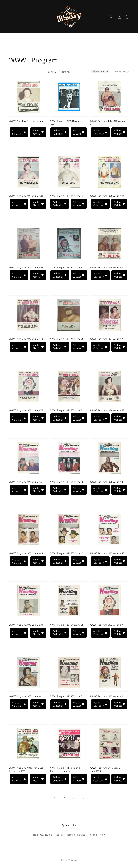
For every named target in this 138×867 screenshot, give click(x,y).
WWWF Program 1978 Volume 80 (26, 195)
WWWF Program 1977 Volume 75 (26, 410)
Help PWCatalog (42, 834)
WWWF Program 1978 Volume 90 (107, 267)
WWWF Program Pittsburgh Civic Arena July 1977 (26, 769)
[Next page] (84, 798)
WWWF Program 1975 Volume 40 (107, 553)
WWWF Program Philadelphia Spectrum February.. (65, 769)
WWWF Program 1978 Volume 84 (107, 195)
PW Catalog (72, 860)
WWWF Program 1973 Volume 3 (66, 696)
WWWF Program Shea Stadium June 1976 (106, 769)
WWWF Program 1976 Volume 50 (66, 481)
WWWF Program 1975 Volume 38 (66, 624)
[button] (11, 17)
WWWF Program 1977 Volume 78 (66, 338)
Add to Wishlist (37, 132)
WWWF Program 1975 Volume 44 (26, 553)
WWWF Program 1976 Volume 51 (26, 481)
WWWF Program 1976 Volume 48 (107, 481)
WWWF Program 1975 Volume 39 (26, 624)
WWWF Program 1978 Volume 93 (26, 267)
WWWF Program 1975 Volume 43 (66, 553)
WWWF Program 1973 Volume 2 (106, 696)
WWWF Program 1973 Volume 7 (106, 624)
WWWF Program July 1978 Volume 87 (108, 123)
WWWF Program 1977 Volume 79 (26, 338)
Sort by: (52, 71)
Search (59, 834)
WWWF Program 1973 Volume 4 (25, 696)
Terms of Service (76, 834)
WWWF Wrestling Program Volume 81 (27, 123)
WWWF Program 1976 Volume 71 (66, 410)
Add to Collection (17, 132)
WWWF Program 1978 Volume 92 (66, 267)
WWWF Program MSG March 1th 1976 (66, 123)
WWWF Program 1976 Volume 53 (107, 410)
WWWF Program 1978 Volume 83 (66, 195)
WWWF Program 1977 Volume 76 (107, 338)
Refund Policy (97, 834)
